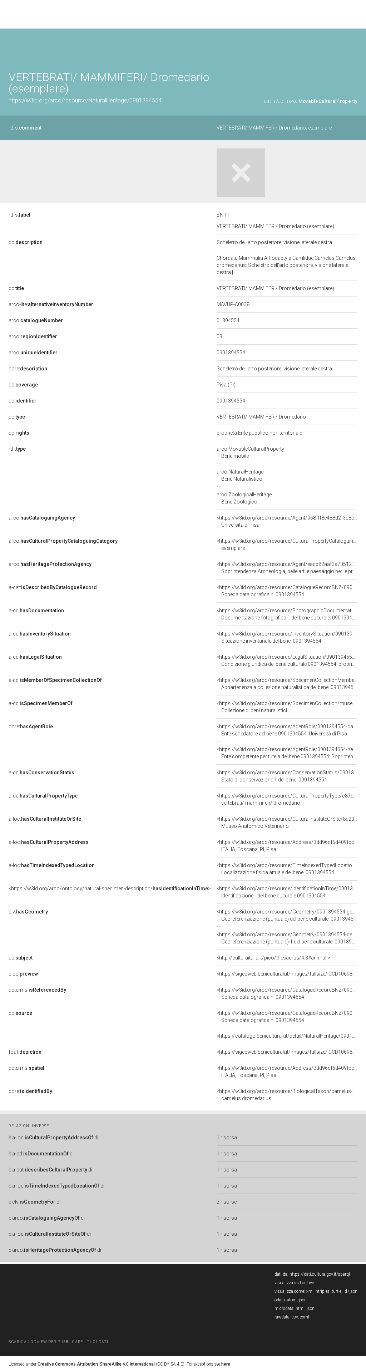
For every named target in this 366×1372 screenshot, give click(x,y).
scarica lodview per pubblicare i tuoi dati (58, 1342)
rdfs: (25, 128)
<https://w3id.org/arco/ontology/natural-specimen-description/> (110, 888)
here (225, 1364)
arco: (36, 320)
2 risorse (227, 1202)
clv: (28, 912)
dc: (26, 242)
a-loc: (45, 819)
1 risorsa (227, 1137)
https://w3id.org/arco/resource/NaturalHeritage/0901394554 (85, 100)
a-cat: (53, 587)
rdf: (17, 449)
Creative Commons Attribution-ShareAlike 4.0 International (96, 1364)
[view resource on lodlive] (354, 46)
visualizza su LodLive (294, 1282)
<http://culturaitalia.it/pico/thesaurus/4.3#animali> (273, 958)
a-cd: (36, 610)
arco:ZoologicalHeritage (244, 498)
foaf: (25, 1052)
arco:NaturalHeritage (240, 475)
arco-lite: (51, 304)
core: (28, 368)
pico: (23, 974)
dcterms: (37, 990)
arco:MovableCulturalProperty (250, 452)
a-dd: (41, 772)
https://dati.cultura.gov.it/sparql (320, 1274)
